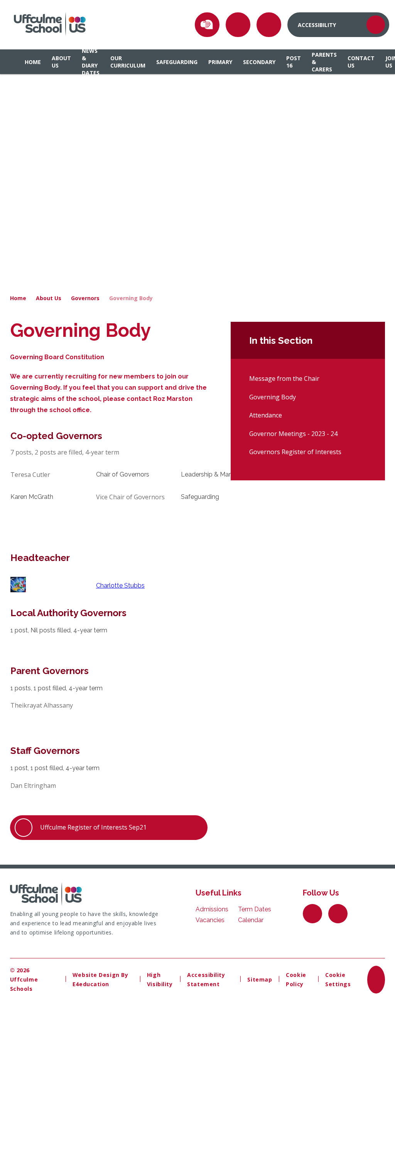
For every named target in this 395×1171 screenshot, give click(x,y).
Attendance (265, 415)
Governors (85, 298)
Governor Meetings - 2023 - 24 (293, 433)
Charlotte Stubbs (120, 585)
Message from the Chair (284, 378)
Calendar (250, 920)
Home (18, 298)
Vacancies (210, 920)
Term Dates (254, 909)
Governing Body (131, 298)
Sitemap (259, 979)
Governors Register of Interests (295, 452)
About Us (48, 298)
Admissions (212, 909)
